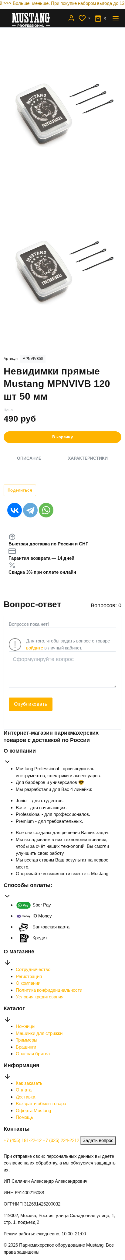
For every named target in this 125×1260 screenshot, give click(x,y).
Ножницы (25, 1026)
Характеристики (88, 458)
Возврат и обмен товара (41, 1103)
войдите (34, 647)
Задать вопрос (98, 1140)
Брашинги (26, 1046)
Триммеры (26, 1039)
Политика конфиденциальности (49, 990)
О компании (28, 983)
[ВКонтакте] (14, 510)
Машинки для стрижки (39, 1033)
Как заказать (29, 1083)
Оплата (24, 1089)
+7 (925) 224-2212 (61, 1140)
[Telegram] (30, 510)
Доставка (25, 1096)
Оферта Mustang (33, 1110)
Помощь (24, 1117)
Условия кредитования (39, 996)
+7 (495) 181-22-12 (23, 1140)
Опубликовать (30, 704)
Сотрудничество (33, 969)
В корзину (62, 437)
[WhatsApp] (46, 510)
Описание (29, 458)
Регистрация (29, 976)
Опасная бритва (33, 1053)
